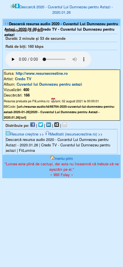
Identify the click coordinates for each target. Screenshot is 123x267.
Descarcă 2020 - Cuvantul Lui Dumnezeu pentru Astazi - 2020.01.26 (66, 9)
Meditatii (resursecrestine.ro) (73, 134)
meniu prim (64, 158)
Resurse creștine (24, 134)
